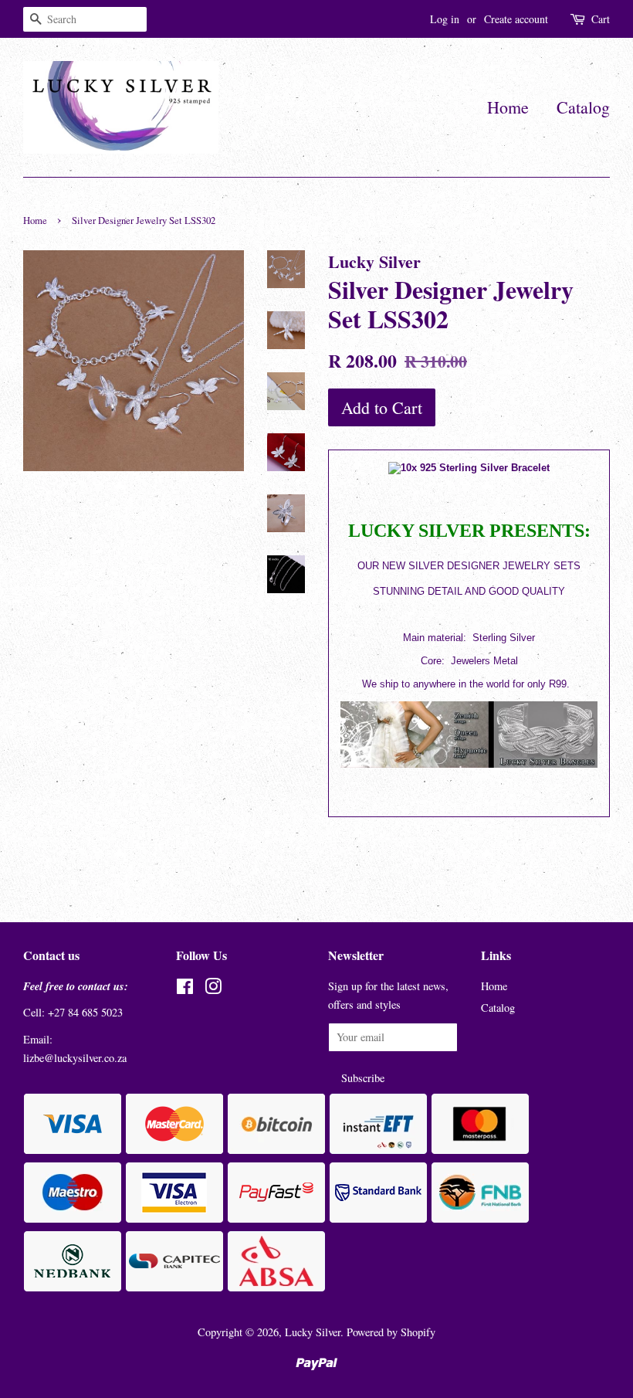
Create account (516, 19)
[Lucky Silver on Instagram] (213, 989)
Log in (444, 19)
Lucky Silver (312, 1332)
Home (508, 107)
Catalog (583, 107)
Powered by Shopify (391, 1332)
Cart (600, 19)
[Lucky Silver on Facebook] (185, 989)
